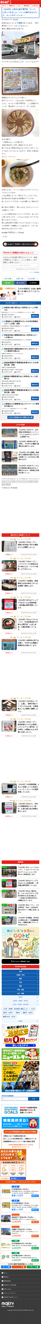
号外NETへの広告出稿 (10, 1285)
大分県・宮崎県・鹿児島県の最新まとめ (15, 1009)
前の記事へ (9, 279)
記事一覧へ (20, 279)
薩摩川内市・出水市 (9, 1016)
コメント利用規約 (34, 272)
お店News (35, 5)
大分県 (16, 19)
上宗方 (30, 481)
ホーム (5, 1273)
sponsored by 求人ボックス (28, 303)
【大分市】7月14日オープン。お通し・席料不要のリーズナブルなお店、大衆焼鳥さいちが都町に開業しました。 (28, 706)
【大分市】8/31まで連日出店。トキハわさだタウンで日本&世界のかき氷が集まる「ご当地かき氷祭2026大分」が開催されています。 (28, 895)
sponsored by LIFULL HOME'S (27, 1182)
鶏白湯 (8, 484)
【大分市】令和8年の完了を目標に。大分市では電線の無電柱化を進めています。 (28, 642)
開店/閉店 (26, 5)
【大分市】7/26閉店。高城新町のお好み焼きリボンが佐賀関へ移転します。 (28, 583)
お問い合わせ (7, 1289)
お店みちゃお (6, 487)
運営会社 (6, 1277)
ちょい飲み (12, 481)
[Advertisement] (20, 512)
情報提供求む (7, 1281)
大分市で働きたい (12, 303)
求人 (19, 5)
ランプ (25, 481)
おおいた (4, 481)
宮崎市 (18, 1013)
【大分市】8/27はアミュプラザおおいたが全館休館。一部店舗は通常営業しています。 (28, 883)
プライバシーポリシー (10, 1293)
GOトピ (4, 5)
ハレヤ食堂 (17, 23)
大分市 (36, 481)
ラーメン (19, 481)
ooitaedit (14, 487)
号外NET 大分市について (11, 1297)
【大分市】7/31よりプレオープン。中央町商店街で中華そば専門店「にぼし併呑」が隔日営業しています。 (28, 624)
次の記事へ (32, 279)
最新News (12, 5)
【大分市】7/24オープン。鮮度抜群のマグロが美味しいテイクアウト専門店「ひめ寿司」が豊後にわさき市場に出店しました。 (28, 727)
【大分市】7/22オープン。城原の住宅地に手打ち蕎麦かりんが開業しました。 (28, 544)
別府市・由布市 (8, 1013)
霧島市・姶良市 (28, 1013)
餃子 (3, 484)
